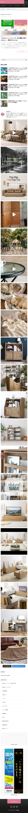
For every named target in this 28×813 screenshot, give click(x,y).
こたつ (3, 698)
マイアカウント (17, 5)
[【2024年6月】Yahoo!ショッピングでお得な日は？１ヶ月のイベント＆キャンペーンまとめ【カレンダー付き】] (4, 87)
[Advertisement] (14, 737)
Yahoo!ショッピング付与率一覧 (9, 683)
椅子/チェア (4, 728)
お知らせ (4, 694)
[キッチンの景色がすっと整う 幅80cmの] (14, 378)
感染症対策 (4, 724)
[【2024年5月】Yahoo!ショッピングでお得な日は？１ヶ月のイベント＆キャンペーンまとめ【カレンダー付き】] (4, 95)
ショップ (10, 5)
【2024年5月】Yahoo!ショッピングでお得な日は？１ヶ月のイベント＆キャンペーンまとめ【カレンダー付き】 (17, 94)
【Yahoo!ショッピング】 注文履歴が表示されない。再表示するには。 (13, 39)
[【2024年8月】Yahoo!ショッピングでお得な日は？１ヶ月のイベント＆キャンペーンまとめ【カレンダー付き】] (4, 70)
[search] (26, 60)
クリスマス (4, 706)
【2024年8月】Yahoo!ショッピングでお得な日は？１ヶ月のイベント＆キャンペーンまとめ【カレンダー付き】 (17, 69)
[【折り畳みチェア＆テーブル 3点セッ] (14, 241)
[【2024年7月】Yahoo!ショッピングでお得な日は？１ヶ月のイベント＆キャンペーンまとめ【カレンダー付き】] (4, 79)
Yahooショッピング (21, 21)
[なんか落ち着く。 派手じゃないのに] (14, 596)
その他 (3, 702)
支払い (24, 5)
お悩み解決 (19, 23)
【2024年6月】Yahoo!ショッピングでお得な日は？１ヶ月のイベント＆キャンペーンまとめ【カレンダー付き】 (17, 86)
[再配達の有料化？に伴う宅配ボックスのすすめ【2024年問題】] (4, 103)
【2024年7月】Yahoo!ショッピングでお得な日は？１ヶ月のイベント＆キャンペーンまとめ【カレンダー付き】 (17, 78)
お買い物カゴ (3, 5)
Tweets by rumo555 (5, 675)
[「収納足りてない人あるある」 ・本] (14, 459)
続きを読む (21, 51)
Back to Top (14, 801)
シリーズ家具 (5, 709)
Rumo (18, 810)
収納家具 (4, 713)
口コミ (3, 717)
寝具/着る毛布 (5, 721)
